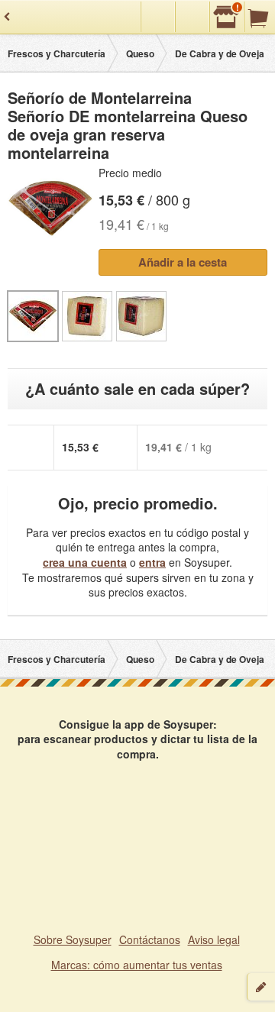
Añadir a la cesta (182, 262)
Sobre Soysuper (73, 939)
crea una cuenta (85, 562)
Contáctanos (149, 939)
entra (152, 562)
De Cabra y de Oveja (219, 53)
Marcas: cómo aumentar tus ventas (136, 964)
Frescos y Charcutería (56, 53)
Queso (140, 53)
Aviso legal (214, 939)
